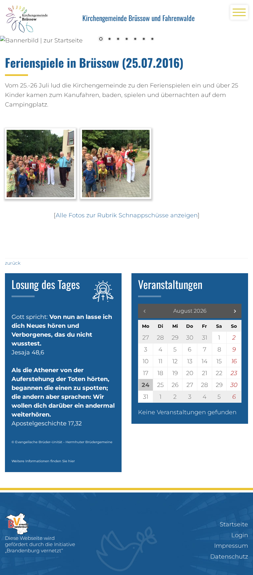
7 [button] (152, 39)
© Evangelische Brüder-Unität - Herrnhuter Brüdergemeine (62, 442)
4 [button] (126, 39)
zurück (12, 263)
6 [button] (143, 39)
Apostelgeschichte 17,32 (47, 423)
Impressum (231, 545)
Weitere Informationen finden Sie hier (43, 461)
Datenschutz (229, 556)
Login (239, 535)
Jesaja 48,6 (28, 352)
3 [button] (118, 39)
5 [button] (135, 39)
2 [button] (109, 39)
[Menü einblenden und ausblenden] (239, 12)
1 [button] (100, 39)
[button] (234, 311)
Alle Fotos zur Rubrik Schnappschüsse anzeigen (127, 215)
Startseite (234, 524)
